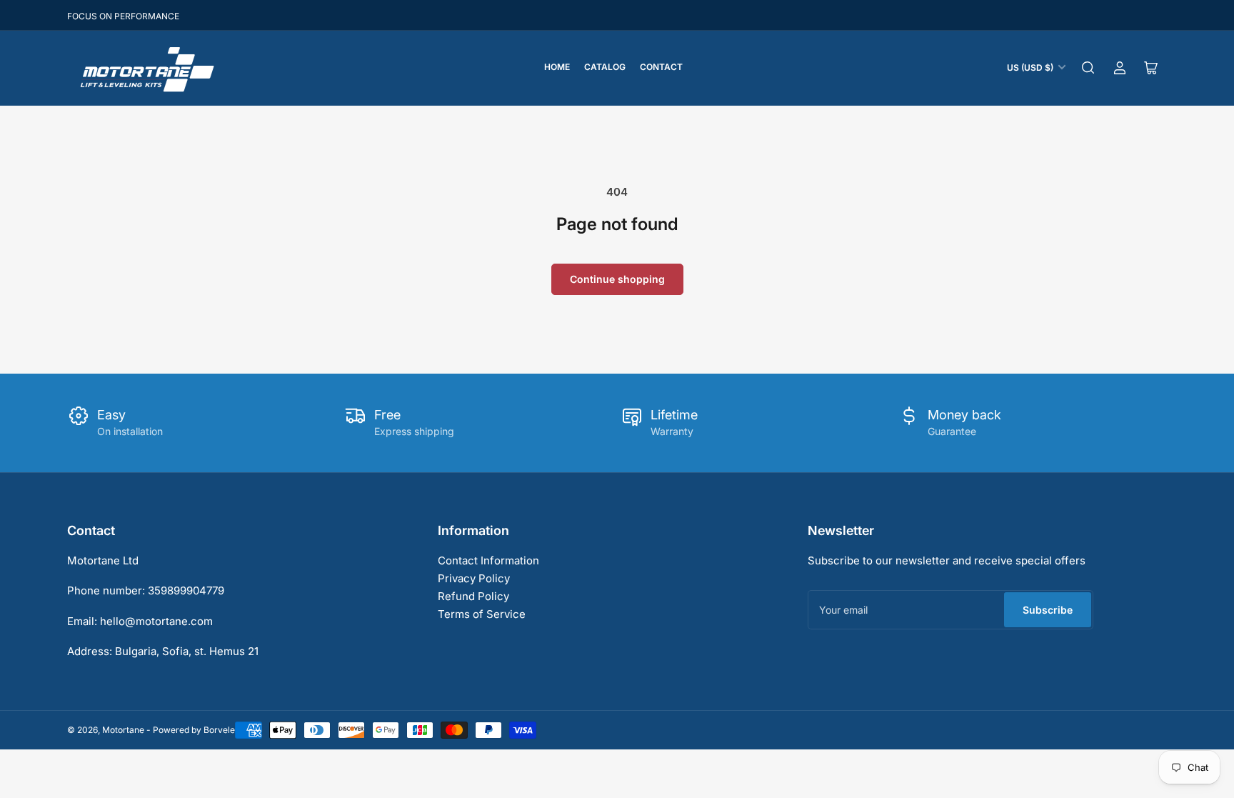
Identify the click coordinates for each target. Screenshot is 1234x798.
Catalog (605, 66)
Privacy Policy (474, 578)
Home (557, 66)
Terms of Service (482, 614)
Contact (661, 66)
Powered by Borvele (194, 729)
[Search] (1088, 68)
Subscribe (1048, 610)
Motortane (123, 729)
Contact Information (488, 560)
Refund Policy (473, 596)
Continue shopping (617, 279)
